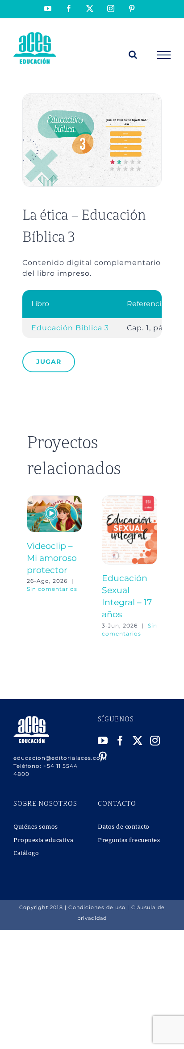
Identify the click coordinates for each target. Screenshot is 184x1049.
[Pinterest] (103, 757)
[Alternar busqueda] (133, 54)
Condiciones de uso (96, 907)
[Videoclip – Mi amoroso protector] (54, 499)
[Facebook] (120, 741)
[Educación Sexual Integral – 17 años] (129, 499)
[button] (33, 566)
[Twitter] (138, 741)
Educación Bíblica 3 (70, 328)
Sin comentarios (52, 589)
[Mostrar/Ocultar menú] (164, 55)
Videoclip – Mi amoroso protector (52, 557)
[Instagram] (155, 741)
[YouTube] (103, 741)
